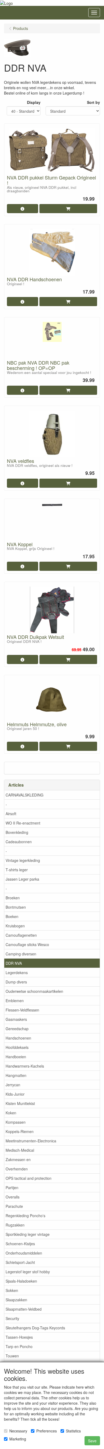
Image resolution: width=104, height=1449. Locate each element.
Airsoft (11, 813)
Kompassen (16, 1122)
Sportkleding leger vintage (28, 1234)
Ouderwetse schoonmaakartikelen (34, 991)
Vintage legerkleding (23, 860)
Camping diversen (21, 953)
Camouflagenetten (21, 935)
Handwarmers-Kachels (25, 1066)
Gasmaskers (16, 1019)
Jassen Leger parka (22, 879)
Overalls (12, 1197)
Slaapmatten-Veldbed (24, 1309)
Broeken (13, 897)
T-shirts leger (17, 869)
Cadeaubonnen (19, 841)
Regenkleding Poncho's (25, 1215)
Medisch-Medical (20, 1150)
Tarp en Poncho (19, 1346)
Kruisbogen (15, 925)
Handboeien (16, 1056)
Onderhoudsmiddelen (24, 1253)
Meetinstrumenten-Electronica (31, 1140)
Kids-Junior (15, 1094)
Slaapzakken (16, 1299)
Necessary (18, 1431)
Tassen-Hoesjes (19, 1337)
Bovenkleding (17, 832)
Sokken (12, 1290)
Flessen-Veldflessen (22, 1010)
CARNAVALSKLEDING (24, 795)
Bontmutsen (16, 907)
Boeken (12, 916)
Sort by (93, 102)
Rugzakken (15, 1225)
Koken (11, 1112)
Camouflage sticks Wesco (27, 944)
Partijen (12, 1187)
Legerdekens (17, 972)
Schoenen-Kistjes (20, 1243)
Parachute (14, 1206)
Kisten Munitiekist (20, 1103)
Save (92, 1440)
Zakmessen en (18, 1159)
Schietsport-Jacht (20, 1262)
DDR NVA (14, 963)
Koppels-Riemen (20, 1131)
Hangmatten (16, 1075)
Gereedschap (17, 1028)
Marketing (17, 1439)
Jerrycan (13, 1084)
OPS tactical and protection (28, 1178)
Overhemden (17, 1168)
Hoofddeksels (17, 1047)
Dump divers (16, 982)
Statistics (73, 1431)
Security (12, 1318)
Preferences (46, 1431)
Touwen (12, 1355)
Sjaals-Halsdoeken (21, 1281)
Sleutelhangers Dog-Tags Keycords (35, 1327)
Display (34, 102)
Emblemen (15, 1000)
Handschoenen (18, 1038)
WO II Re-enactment (23, 823)
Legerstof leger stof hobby (28, 1271)
